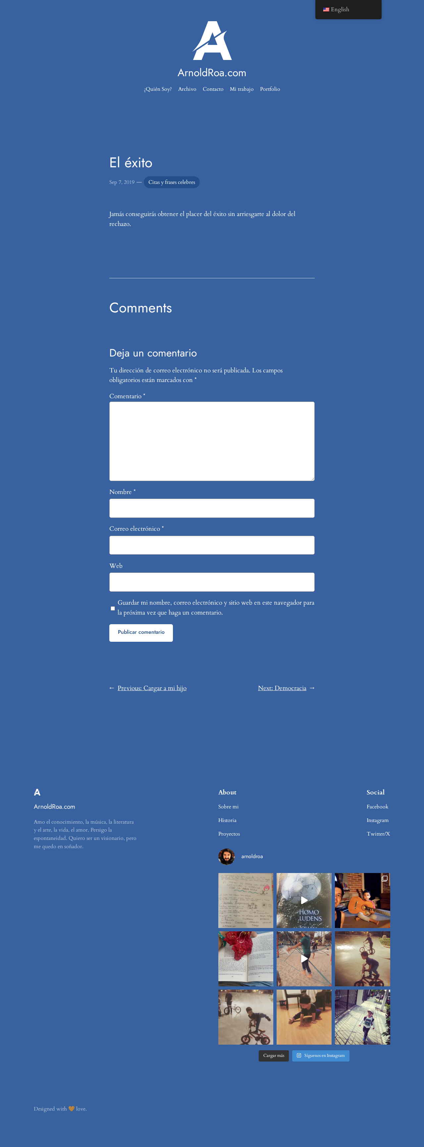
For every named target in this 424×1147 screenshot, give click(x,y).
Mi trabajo (242, 89)
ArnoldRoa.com (212, 72)
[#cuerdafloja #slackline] (304, 958)
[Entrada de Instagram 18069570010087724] (245, 900)
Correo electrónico (136, 528)
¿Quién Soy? (158, 89)
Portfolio (270, 89)
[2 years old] (245, 1017)
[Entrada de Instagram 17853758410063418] (304, 1017)
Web (116, 566)
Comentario (127, 396)
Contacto (213, 89)
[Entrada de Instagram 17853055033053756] (362, 1017)
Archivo (187, 89)
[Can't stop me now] (362, 958)
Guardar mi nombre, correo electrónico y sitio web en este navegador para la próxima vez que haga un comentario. (216, 607)
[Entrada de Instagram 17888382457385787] (362, 900)
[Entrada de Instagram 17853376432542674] (304, 900)
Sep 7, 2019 (121, 182)
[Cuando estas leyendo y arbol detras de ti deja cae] (245, 958)
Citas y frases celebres (171, 182)
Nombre (122, 492)
